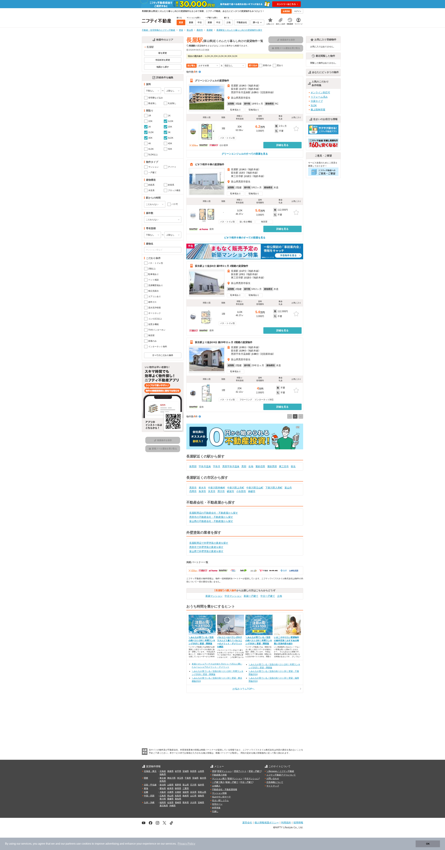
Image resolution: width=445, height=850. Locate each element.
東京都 (163, 778)
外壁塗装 (216, 808)
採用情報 (298, 822)
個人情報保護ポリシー (266, 822)
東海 (146, 788)
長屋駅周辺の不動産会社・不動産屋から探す (213, 512)
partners (71, 843)
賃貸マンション (224, 771)
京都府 (178, 792)
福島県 (163, 774)
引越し (215, 811)
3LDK (314, 105)
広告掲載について (274, 782)
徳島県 (201, 796)
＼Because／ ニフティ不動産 (280, 771)
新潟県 (163, 785)
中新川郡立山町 (254, 487)
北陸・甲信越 (150, 785)
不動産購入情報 (219, 775)
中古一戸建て (267, 596)
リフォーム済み (319, 96)
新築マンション (213, 596)
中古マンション (233, 596)
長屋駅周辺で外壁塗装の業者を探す (208, 543)
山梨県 (170, 785)
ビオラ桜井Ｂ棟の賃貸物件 (209, 164)
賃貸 (214, 771)
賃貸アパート (240, 771)
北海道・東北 (150, 771)
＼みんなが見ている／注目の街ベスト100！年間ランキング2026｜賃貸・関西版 (258, 640)
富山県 (186, 785)
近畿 (146, 792)
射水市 (202, 487)
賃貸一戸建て (255, 771)
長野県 (178, 785)
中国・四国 (149, 796)
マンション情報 (219, 793)
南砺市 (251, 491)
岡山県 (170, 796)
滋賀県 (186, 792)
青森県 (170, 771)
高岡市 (193, 491)
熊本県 (186, 802)
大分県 (193, 802)
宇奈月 (216, 466)
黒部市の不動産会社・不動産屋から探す (211, 517)
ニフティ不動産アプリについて (281, 775)
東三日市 (284, 466)
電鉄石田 (260, 466)
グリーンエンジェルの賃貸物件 (212, 80)
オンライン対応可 (320, 92)
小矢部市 (241, 491)
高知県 (178, 799)
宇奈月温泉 (205, 466)
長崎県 (178, 802)
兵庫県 (170, 792)
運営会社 (247, 822)
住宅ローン (217, 804)
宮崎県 (201, 802)
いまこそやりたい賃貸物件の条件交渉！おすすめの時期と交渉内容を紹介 (286, 640)
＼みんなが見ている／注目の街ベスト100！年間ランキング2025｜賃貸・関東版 (202, 640)
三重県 (186, 788)
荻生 (293, 466)
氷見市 (211, 491)
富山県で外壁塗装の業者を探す (206, 551)
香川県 (163, 799)
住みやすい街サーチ (221, 797)
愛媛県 (170, 799)
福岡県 (163, 802)
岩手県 (178, 771)
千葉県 (188, 778)
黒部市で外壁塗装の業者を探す (206, 547)
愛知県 (163, 788)
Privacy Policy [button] (186, 843)
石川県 (193, 785)
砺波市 (230, 491)
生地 (250, 466)
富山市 (288, 487)
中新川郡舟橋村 (216, 487)
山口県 (193, 796)
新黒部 (193, 466)
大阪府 (163, 792)
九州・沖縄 (149, 802)
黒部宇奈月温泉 (230, 466)
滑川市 (221, 491)
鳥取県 (178, 796)
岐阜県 (170, 788)
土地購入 (216, 786)
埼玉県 (180, 778)
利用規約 (286, 822)
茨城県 (195, 778)
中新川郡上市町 (235, 487)
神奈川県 (171, 778)
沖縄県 (172, 805)
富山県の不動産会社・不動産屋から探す (211, 521)
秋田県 (193, 771)
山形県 (201, 771)
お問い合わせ (272, 778)
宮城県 (186, 771)
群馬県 (163, 781)
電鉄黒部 (272, 466)
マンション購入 (219, 778)
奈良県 (193, 792)
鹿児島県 (164, 805)
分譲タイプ (317, 101)
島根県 (186, 796)
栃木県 (203, 778)
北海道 (163, 771)
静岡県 (178, 788)
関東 (146, 778)
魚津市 (202, 491)
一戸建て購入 (218, 782)
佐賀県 (170, 802)
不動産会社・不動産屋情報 (224, 789)
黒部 (243, 466)
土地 (279, 596)
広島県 (163, 796)
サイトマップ (272, 786)
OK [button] (428, 843)
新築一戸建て (251, 596)
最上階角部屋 (318, 109)
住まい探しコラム (220, 800)
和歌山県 (202, 792)
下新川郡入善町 (273, 487)
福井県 (201, 785)
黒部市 (193, 487)
